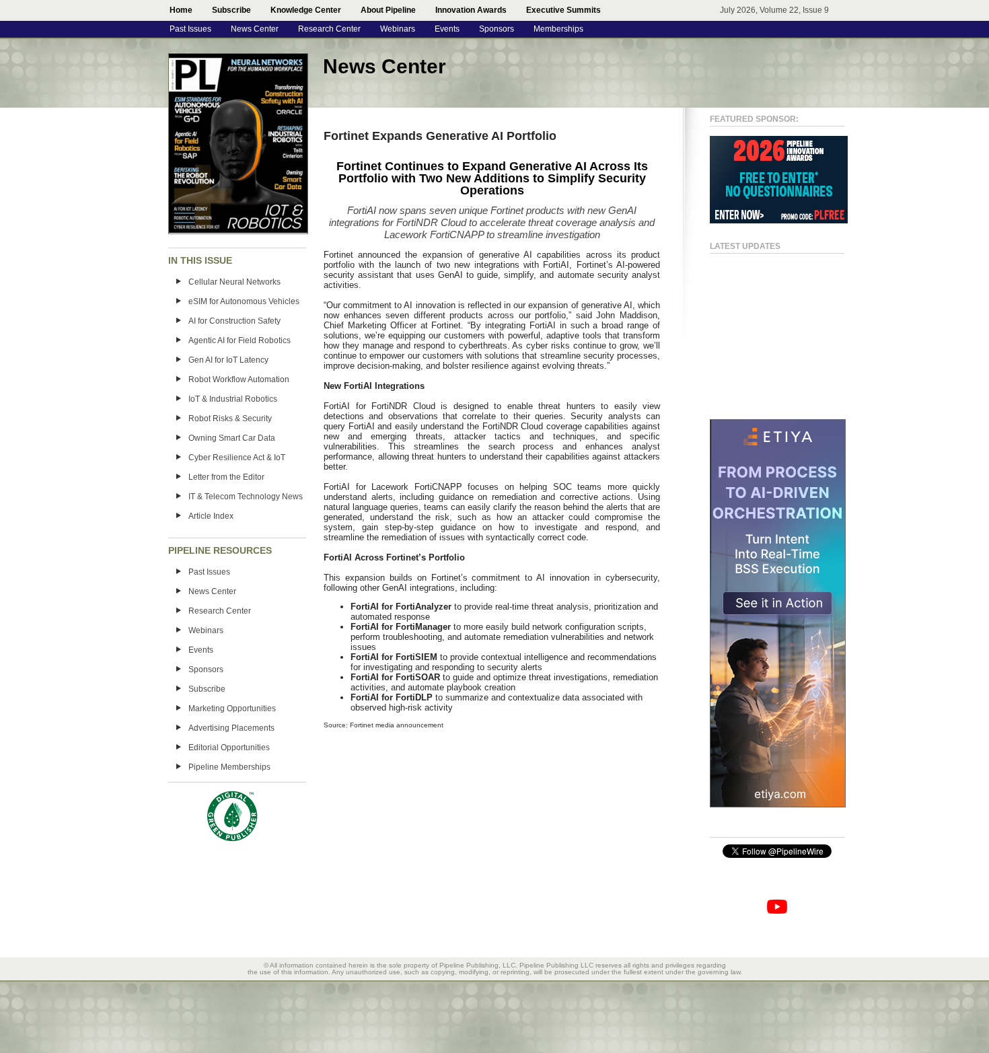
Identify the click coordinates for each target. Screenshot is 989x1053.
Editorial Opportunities (229, 747)
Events (447, 29)
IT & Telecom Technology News (245, 496)
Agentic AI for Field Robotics (239, 340)
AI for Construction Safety (234, 321)
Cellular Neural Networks (234, 282)
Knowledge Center (305, 10)
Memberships (558, 29)
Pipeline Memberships (229, 767)
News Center (255, 29)
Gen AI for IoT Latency (228, 360)
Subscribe (231, 10)
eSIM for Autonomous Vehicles (243, 301)
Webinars (397, 29)
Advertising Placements (231, 728)
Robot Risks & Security (230, 418)
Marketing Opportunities (232, 708)
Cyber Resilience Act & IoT (236, 457)
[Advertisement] (763, 330)
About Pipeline (388, 10)
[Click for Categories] (779, 220)
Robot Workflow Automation (238, 379)
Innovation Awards (471, 10)
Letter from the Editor (226, 477)
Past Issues (190, 29)
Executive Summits (563, 10)
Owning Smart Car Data (231, 438)
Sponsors (496, 29)
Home (181, 10)
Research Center (329, 29)
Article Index (210, 516)
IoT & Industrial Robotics (232, 399)
